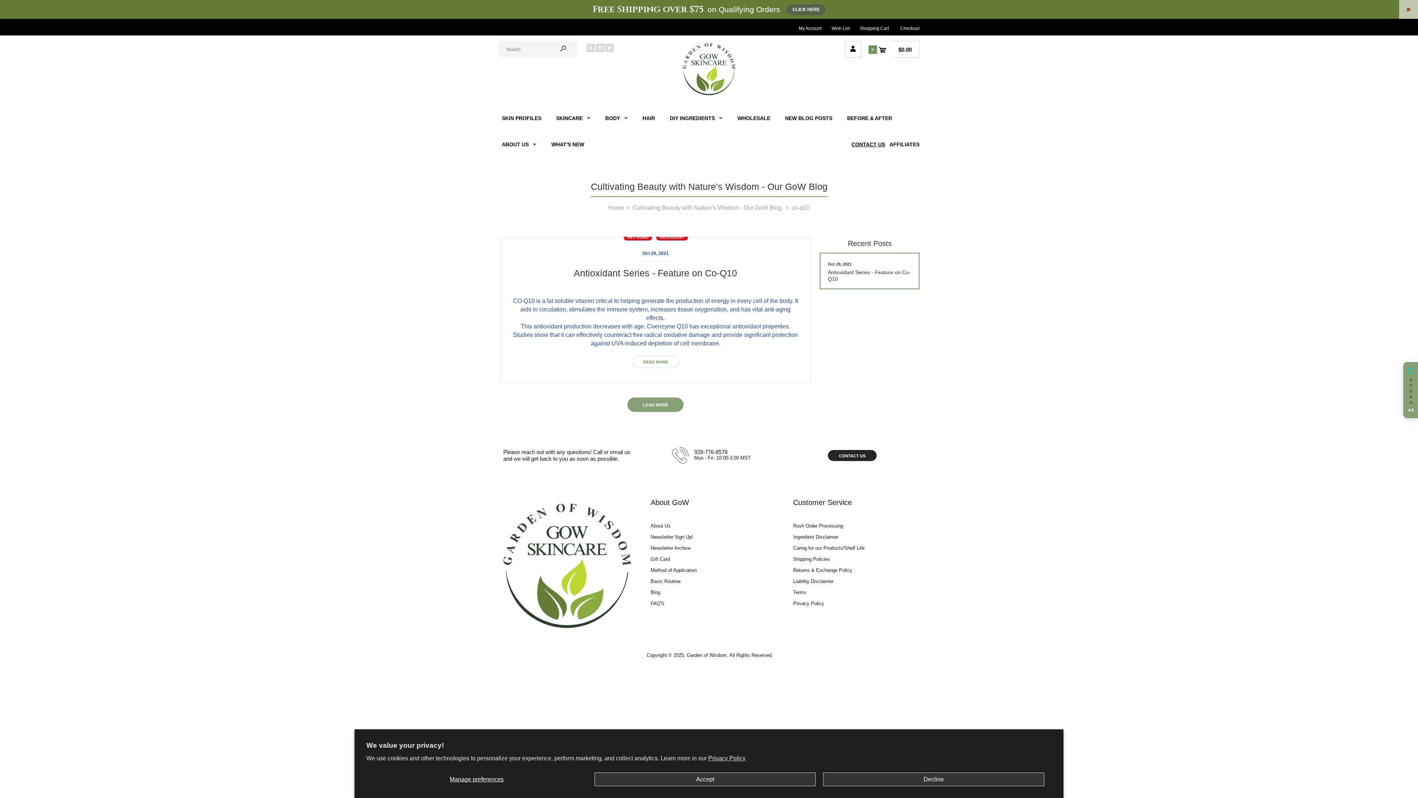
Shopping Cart (874, 28)
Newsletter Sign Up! (672, 537)
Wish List (841, 28)
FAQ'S (657, 603)
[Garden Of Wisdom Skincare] (709, 94)
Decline (934, 779)
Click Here (806, 9)
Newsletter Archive (671, 548)
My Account (810, 28)
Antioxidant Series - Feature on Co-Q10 (655, 273)
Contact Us (852, 456)
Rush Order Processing (818, 526)
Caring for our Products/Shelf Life (828, 548)
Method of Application (674, 570)
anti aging (637, 237)
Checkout (909, 28)
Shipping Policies (811, 559)
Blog (655, 592)
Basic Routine (666, 581)
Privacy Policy (727, 758)
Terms (799, 592)
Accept (705, 779)
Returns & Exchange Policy (822, 570)
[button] (1410, 390)
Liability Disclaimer (813, 581)
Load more (655, 405)
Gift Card (660, 559)
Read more (655, 362)
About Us (661, 526)
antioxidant (672, 237)
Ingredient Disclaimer (815, 537)
